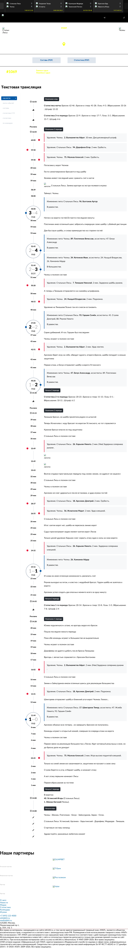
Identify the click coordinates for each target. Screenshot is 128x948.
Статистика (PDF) (81, 60)
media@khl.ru (6, 921)
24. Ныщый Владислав (111, 258)
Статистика (5, 907)
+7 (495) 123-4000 (8, 916)
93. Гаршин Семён (18, 39)
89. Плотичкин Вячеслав (104, 36)
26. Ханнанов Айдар (106, 45)
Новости (4, 903)
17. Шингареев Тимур (19, 42)
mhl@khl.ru (5, 918)
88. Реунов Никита (64, 319)
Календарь (5, 910)
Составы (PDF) (46, 60)
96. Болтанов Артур (18, 36)
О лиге (3, 900)
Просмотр (20, 3)
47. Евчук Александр (105, 42)
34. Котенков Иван (107, 39)
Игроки (3, 912)
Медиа (3, 905)
